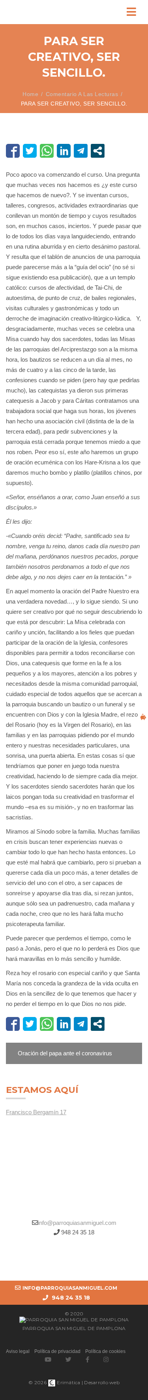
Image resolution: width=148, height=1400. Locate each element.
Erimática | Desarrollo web (88, 1382)
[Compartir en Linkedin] (64, 151)
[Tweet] (30, 151)
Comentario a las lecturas (82, 94)
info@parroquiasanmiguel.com (77, 1222)
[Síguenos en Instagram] (105, 1359)
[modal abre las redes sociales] (98, 151)
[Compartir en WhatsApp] (47, 151)
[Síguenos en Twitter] (68, 1359)
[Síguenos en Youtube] (48, 1359)
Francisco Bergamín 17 (36, 1112)
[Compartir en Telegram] (81, 151)
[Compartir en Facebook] (13, 151)
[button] (74, 1053)
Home (30, 94)
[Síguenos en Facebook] (87, 1359)
